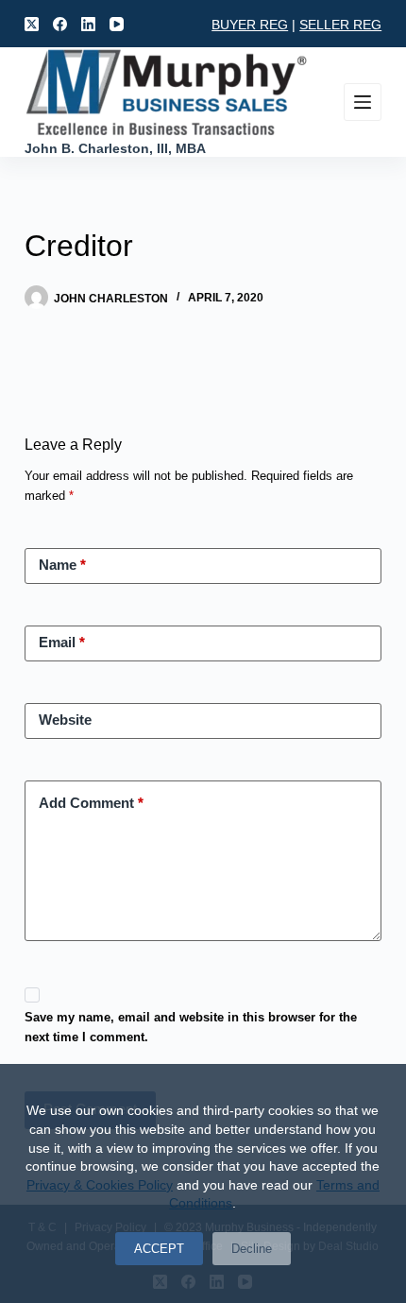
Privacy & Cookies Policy (99, 1184)
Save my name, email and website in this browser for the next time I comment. (191, 1027)
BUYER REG (249, 24)
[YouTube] (117, 24)
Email (62, 642)
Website (65, 720)
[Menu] (362, 102)
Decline (251, 1249)
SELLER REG (340, 24)
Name (62, 565)
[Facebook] (60, 24)
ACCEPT (159, 1249)
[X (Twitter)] (32, 24)
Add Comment (91, 803)
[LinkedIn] (88, 24)
